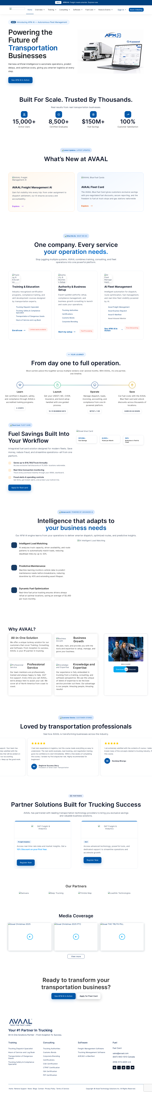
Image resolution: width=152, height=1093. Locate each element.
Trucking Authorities (70, 310)
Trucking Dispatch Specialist (27, 307)
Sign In (121, 10)
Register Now (26, 862)
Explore (15, 206)
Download (120, 669)
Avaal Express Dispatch (117, 311)
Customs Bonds (68, 318)
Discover (132, 669)
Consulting (63, 10)
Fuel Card (89, 10)
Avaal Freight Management (119, 307)
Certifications (67, 314)
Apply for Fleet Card (89, 996)
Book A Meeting (136, 10)
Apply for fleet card (19, 488)
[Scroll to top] (147, 1077)
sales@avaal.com (120, 1053)
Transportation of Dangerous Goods (30, 316)
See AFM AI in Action (20, 80)
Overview (39, 10)
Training (51, 10)
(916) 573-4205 (120, 1062)
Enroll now (17, 330)
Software (76, 10)
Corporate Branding (70, 322)
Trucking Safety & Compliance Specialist (28, 312)
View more (76, 956)
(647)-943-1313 (120, 1057)
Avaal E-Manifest (114, 315)
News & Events (104, 10)
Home (30, 10)
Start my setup (65, 332)
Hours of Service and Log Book (28, 320)
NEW (58, 2)
